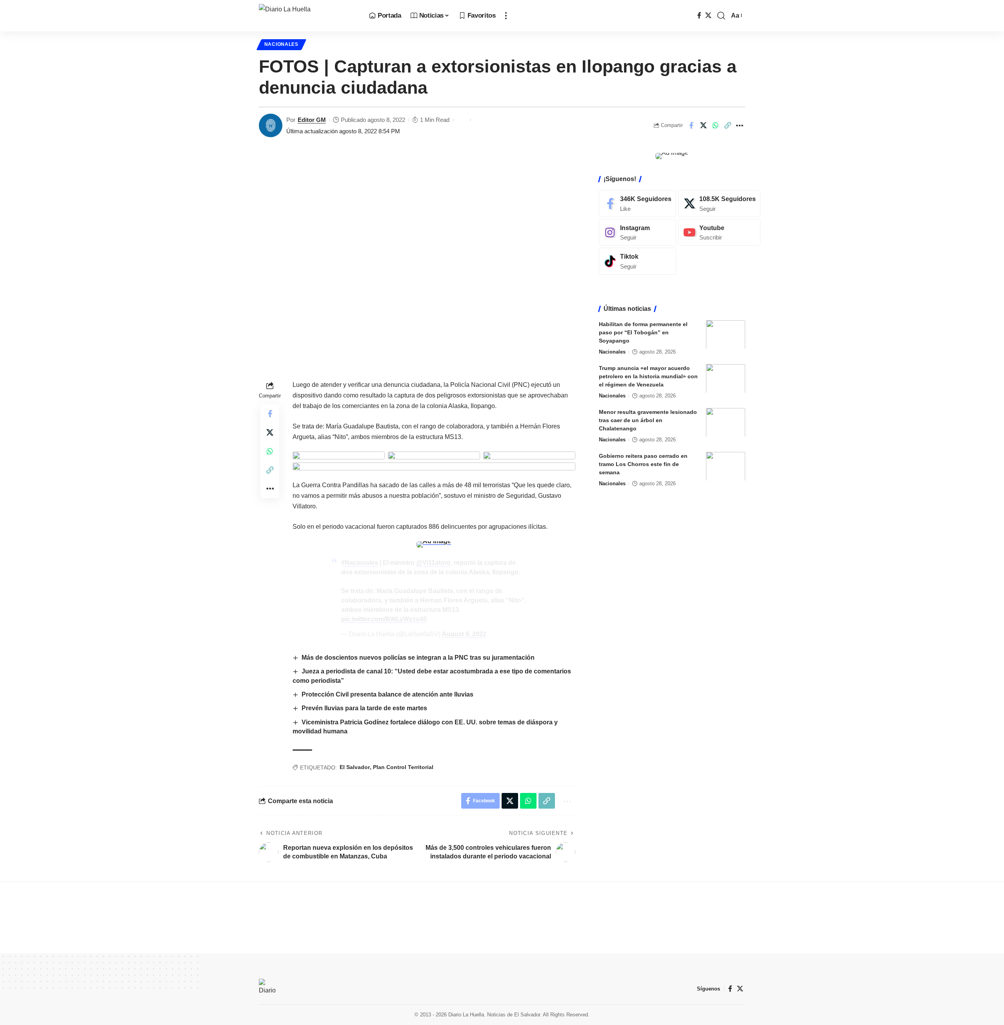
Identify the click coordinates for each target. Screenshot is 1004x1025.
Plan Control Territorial (403, 767)
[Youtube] (719, 232)
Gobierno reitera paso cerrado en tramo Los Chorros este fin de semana (643, 463)
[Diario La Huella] (307, 15)
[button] (505, 15)
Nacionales (281, 44)
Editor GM (312, 119)
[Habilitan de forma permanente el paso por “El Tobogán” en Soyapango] (725, 334)
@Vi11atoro (433, 562)
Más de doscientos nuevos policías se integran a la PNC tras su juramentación (418, 657)
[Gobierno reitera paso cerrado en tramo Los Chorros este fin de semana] (725, 466)
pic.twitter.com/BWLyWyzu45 (384, 619)
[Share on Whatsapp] (715, 125)
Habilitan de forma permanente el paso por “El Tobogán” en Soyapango (643, 332)
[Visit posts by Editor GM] (270, 125)
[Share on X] (703, 125)
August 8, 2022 (464, 634)
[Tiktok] (637, 261)
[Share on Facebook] (691, 125)
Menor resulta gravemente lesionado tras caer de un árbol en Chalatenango (648, 419)
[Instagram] (637, 232)
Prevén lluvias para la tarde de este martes (364, 708)
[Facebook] (699, 15)
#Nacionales (359, 562)
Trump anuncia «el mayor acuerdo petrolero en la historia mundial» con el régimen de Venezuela (648, 376)
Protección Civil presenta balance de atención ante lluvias (387, 694)
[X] (708, 15)
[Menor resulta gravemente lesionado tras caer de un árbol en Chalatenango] (725, 422)
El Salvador (355, 767)
